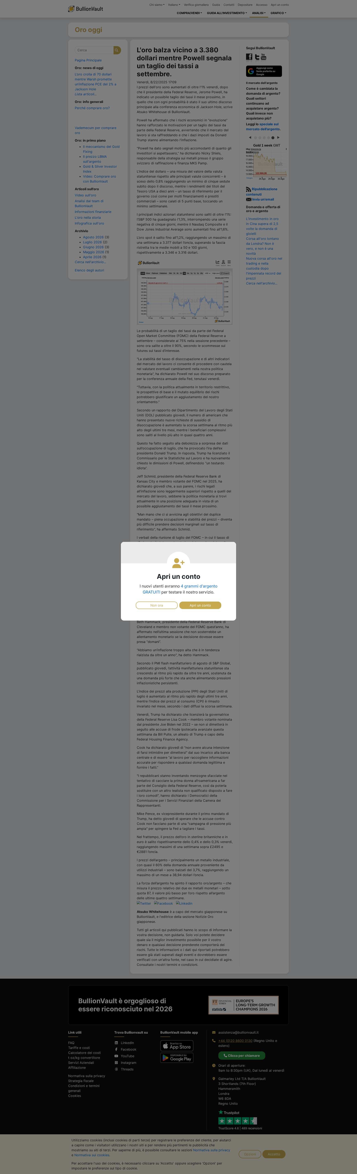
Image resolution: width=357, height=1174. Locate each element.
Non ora (156, 605)
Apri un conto (200, 605)
